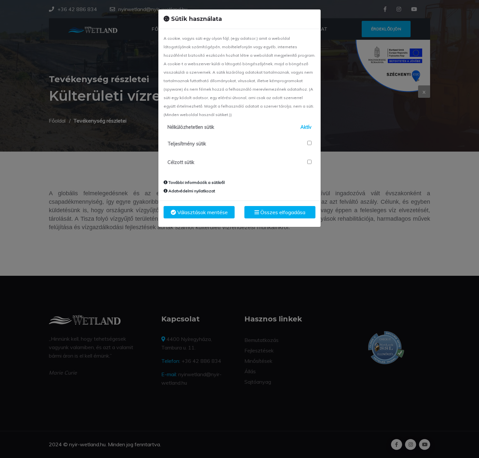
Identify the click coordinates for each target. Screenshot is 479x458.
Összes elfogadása (282, 212)
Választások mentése (202, 212)
